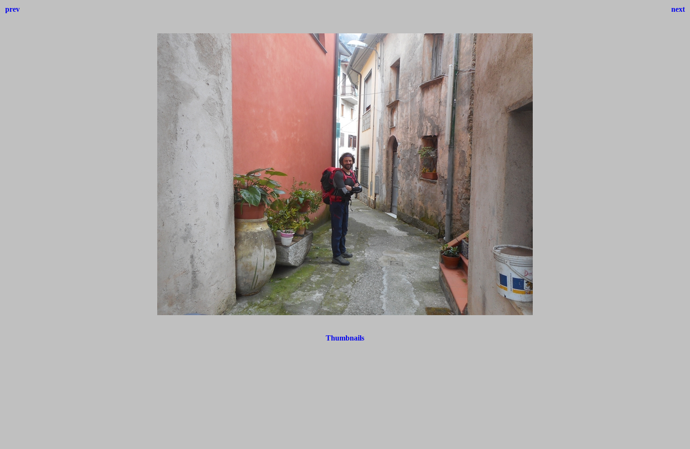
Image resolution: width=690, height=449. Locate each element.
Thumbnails (345, 338)
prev (12, 9)
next (678, 9)
